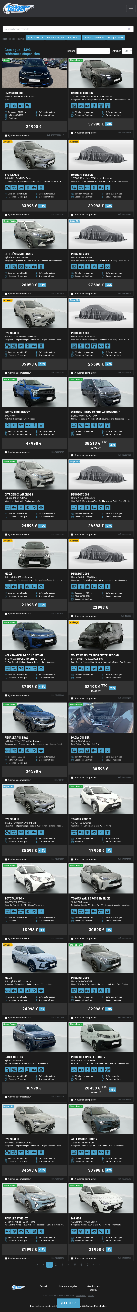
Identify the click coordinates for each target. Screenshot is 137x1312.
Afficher (116, 51)
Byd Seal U (73, 37)
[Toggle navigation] (131, 8)
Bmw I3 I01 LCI (35, 37)
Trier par (70, 51)
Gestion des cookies (93, 1288)
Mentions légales (68, 1286)
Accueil (43, 1286)
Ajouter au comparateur (19, 135)
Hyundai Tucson (55, 37)
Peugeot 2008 (115, 37)
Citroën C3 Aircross (94, 37)
